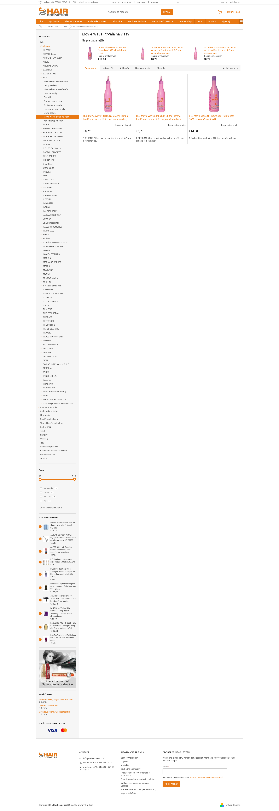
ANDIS (46, 62)
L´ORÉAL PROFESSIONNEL (55, 242)
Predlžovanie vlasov (49, 419)
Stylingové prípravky (53, 105)
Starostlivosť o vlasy (53, 101)
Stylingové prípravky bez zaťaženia (54, 712)
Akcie (42, 431)
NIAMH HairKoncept (52, 286)
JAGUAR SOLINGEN (52, 215)
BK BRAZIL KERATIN (52, 132)
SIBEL (45, 360)
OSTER (46, 305)
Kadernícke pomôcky (53, 121)
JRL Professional (51, 223)
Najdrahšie (124, 68)
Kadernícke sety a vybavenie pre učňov (56, 699)
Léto (42, 42)
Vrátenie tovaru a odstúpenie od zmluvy (139, 789)
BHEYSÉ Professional (52, 128)
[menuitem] (41, 21)
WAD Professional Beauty (54, 391)
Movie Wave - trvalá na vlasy (56, 117)
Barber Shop (45, 427)
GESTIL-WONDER (51, 183)
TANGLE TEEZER (50, 376)
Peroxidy (48, 97)
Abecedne (161, 68)
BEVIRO (46, 125)
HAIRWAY (47, 191)
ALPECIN (47, 50)
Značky (43, 458)
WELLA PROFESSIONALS (54, 399)
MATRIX (46, 266)
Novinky (43, 435)
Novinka (49, 496)
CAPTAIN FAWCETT (52, 152)
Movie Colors (50, 113)
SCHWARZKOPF (50, 356)
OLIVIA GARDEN (50, 301)
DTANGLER (48, 164)
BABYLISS (47, 70)
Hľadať (167, 12)
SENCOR (47, 352)
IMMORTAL (48, 203)
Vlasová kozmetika (48, 407)
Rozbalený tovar (47, 454)
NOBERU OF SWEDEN (53, 293)
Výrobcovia (45, 46)
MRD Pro (47, 282)
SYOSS (46, 372)
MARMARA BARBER (52, 262)
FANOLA (47, 172)
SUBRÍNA (47, 368)
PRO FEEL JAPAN (51, 313)
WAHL (46, 395)
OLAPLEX (47, 297)
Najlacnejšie (108, 68)
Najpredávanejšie (143, 68)
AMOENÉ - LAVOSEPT (53, 58)
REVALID (47, 333)
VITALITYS (48, 384)
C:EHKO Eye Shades (52, 148)
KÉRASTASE (48, 231)
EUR (223, 2)
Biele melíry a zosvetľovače (56, 89)
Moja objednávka (128, 793)
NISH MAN (48, 289)
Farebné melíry (50, 93)
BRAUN (46, 144)
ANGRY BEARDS (50, 66)
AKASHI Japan (50, 54)
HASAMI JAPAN (50, 195)
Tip (47, 500)
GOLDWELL (48, 187)
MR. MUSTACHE (50, 278)
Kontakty (156, 2)
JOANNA (47, 219)
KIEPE (46, 234)
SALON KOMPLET (51, 344)
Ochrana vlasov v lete (48, 706)
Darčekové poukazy (49, 446)
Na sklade (50, 488)
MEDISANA (48, 270)
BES (45, 77)
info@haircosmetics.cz (93, 758)
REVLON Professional (53, 337)
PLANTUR (47, 309)
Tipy (42, 443)
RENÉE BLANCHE (51, 329)
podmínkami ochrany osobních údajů (206, 777)
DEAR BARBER (49, 156)
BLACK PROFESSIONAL (54, 136)
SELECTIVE (48, 348)
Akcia (48, 492)
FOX (45, 176)
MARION (47, 258)
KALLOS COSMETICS (52, 227)
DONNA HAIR (49, 160)
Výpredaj (44, 439)
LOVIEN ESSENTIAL (52, 254)
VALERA (47, 380)
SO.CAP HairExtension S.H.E (56, 364)
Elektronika (45, 415)
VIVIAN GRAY (49, 388)
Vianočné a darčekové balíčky (53, 450)
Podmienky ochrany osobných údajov (138, 779)
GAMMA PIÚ (48, 179)
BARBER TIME (49, 74)
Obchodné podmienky (130, 769)
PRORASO (47, 317)
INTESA (46, 207)
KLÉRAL (47, 238)
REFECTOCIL (49, 321)
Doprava (141, 2)
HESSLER (47, 199)
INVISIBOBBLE (50, 211)
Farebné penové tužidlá (54, 109)
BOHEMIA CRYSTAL (52, 140)
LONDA (46, 250)
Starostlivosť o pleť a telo (51, 423)
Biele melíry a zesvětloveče (56, 81)
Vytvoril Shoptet (233, 805)
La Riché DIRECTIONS (53, 246)
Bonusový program (121, 2)
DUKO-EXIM (48, 168)
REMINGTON (49, 325)
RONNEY (47, 340)
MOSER (46, 274)
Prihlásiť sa (171, 784)
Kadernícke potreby (49, 411)
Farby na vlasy (50, 85)
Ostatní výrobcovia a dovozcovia (58, 403)
